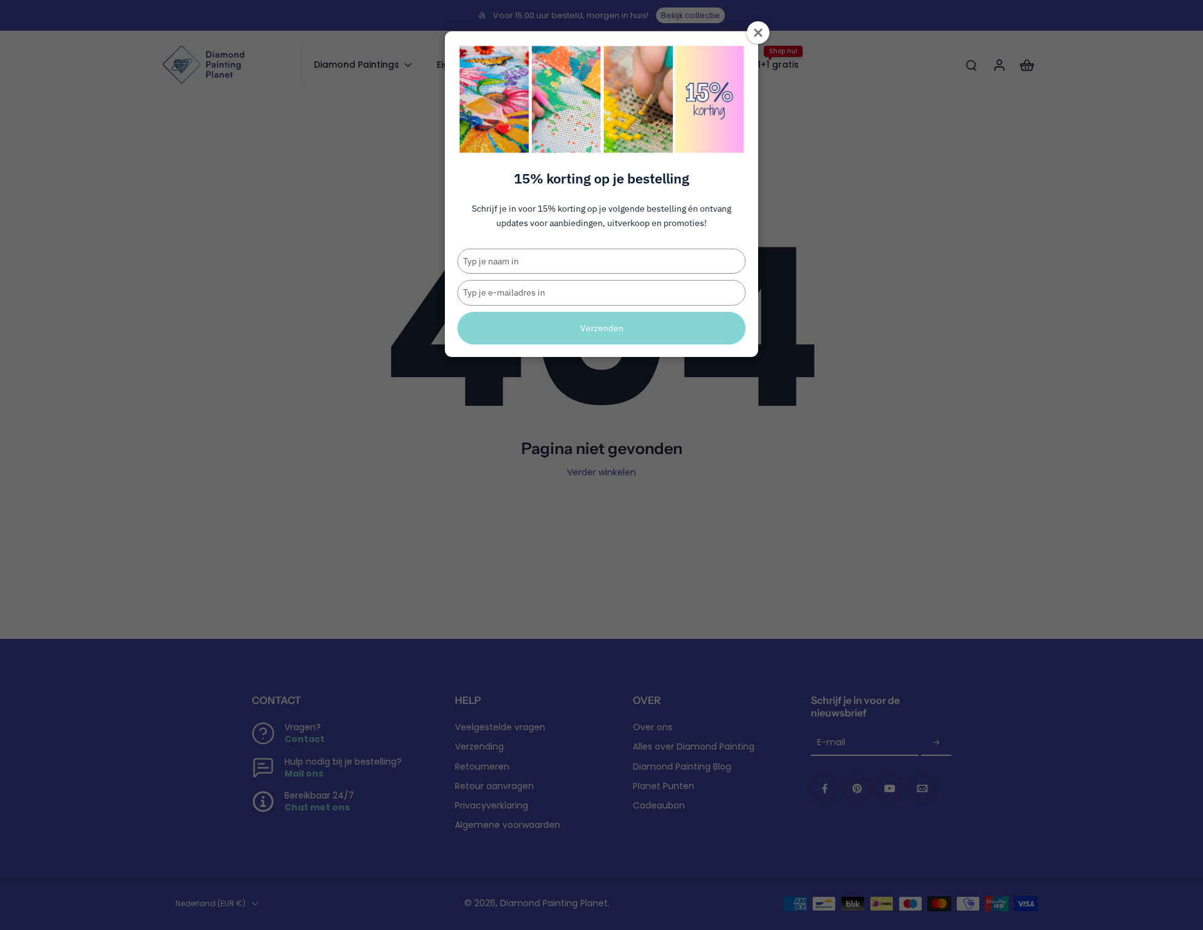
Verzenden (601, 328)
